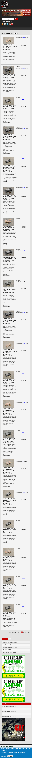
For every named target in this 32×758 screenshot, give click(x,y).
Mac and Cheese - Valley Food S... (9, 652)
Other (23, 99)
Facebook (5, 24)
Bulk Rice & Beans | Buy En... (9, 644)
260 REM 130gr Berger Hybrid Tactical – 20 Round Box (9, 614)
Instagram (10, 24)
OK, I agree (3, 756)
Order (12, 33)
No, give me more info (6, 753)
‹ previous (14, 632)
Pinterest (12, 24)
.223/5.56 (23, 37)
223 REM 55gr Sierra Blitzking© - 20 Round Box (9, 530)
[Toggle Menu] (16, 29)
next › (26, 632)
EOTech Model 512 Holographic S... (10, 649)
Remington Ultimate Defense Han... (10, 647)
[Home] (5, 5)
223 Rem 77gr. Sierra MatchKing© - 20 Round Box (9, 558)
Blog (9, 638)
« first (10, 632)
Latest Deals (5, 638)
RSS (3, 24)
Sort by (3, 33)
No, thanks (10, 756)
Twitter (7, 24)
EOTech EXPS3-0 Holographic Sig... (10, 642)
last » (29, 632)
